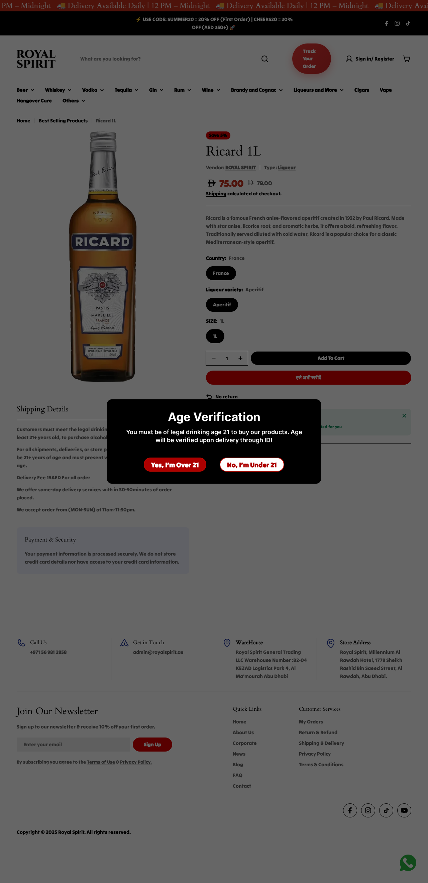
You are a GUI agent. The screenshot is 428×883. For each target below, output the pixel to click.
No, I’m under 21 (252, 465)
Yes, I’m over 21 (175, 465)
